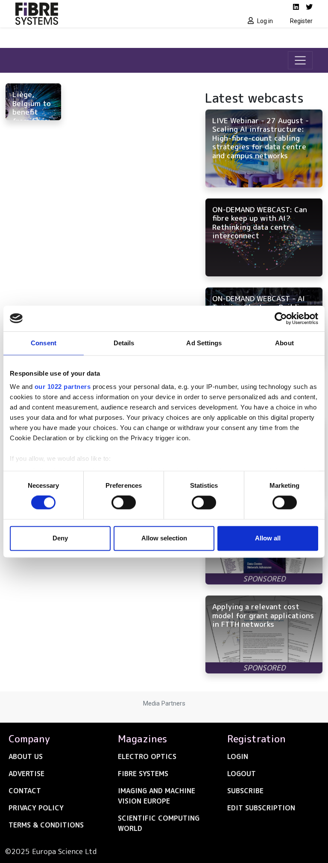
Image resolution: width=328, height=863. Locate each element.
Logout (241, 773)
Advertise (26, 773)
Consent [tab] (43, 343)
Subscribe (245, 790)
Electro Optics (147, 756)
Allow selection (164, 538)
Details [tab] (124, 343)
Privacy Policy (36, 808)
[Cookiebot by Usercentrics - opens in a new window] (280, 318)
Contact (25, 790)
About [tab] (284, 343)
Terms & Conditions (46, 825)
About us (26, 756)
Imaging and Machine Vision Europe (156, 796)
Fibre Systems (143, 773)
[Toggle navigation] (300, 60)
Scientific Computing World (158, 823)
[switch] (123, 503)
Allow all (268, 538)
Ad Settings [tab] (204, 343)
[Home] (87, 13)
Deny (60, 538)
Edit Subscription (261, 808)
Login (237, 756)
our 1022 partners (63, 386)
